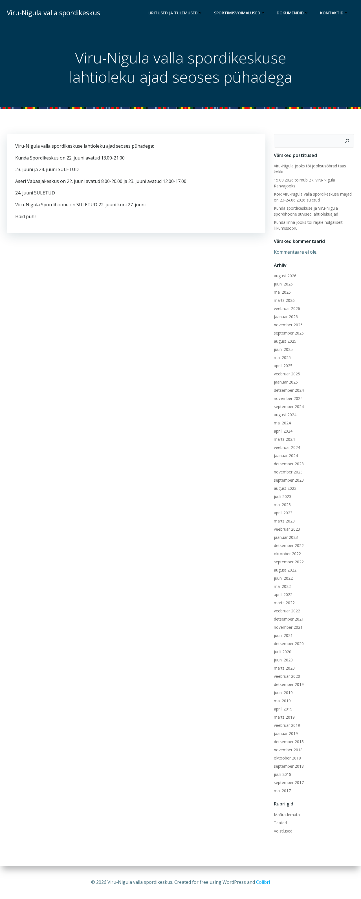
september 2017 (289, 782)
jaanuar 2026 (286, 316)
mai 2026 (282, 292)
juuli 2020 (282, 651)
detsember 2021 (289, 619)
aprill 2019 (283, 709)
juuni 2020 (283, 660)
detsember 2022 (289, 545)
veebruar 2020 (287, 676)
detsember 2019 (289, 684)
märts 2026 (284, 300)
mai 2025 (282, 357)
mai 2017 (282, 790)
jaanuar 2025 (286, 382)
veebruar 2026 (287, 308)
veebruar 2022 (287, 611)
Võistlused (283, 831)
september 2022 (289, 561)
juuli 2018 (282, 774)
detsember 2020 (289, 643)
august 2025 (285, 341)
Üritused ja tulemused (173, 12)
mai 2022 (282, 586)
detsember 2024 (289, 390)
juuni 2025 (283, 349)
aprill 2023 (283, 512)
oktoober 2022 (287, 553)
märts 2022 (284, 602)
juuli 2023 (282, 496)
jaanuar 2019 (286, 733)
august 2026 (285, 275)
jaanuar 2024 (286, 455)
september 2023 (289, 480)
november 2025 (288, 324)
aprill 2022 (283, 594)
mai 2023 (282, 504)
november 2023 (288, 472)
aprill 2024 (283, 431)
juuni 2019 (283, 692)
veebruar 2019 (287, 725)
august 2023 (285, 488)
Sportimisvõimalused (237, 12)
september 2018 (289, 766)
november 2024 (288, 398)
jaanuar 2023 (286, 537)
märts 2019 (284, 717)
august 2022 (285, 570)
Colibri (263, 882)
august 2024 (285, 414)
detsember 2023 (289, 463)
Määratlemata (287, 814)
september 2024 (289, 406)
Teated (280, 822)
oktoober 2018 (287, 758)
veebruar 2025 (287, 374)
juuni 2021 (283, 635)
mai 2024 (282, 423)
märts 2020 (284, 668)
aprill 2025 (283, 365)
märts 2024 (284, 439)
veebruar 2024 (287, 447)
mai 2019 (282, 700)
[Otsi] (347, 140)
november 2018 (288, 749)
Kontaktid (332, 12)
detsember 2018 (289, 741)
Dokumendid (290, 12)
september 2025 (289, 333)
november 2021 (288, 627)
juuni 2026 (283, 284)
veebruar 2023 (287, 529)
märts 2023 (284, 521)
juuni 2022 (283, 578)
